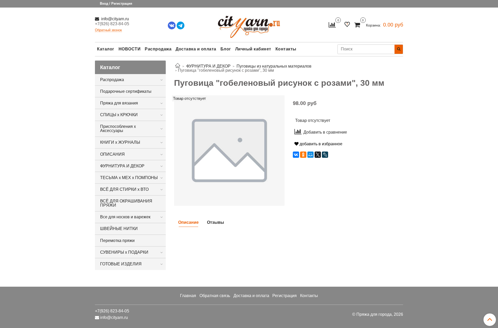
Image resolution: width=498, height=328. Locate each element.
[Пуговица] (229, 150)
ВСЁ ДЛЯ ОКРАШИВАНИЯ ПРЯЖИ (126, 203)
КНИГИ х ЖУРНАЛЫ (120, 142)
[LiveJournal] (325, 155)
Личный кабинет (253, 49)
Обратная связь (214, 295)
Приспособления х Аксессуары (118, 128)
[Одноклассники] (303, 155)
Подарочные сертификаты (125, 91)
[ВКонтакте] (296, 155)
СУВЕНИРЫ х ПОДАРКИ (124, 252)
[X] (318, 155)
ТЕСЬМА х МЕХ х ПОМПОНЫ (129, 177)
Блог (225, 49)
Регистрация (284, 295)
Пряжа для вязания (119, 103)
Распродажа (158, 49)
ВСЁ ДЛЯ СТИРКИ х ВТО (124, 189)
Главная (188, 295)
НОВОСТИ (130, 49)
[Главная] (177, 66)
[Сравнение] (332, 24)
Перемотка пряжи (117, 240)
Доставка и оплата (196, 49)
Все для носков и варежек (125, 217)
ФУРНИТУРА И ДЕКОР (122, 166)
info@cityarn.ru (114, 19)
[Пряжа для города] (249, 23)
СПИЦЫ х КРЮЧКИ (119, 115)
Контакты (285, 49)
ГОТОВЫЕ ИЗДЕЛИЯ (121, 264)
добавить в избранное (320, 144)
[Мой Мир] (310, 155)
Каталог (105, 49)
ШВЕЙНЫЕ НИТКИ (119, 228)
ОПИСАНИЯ (112, 154)
